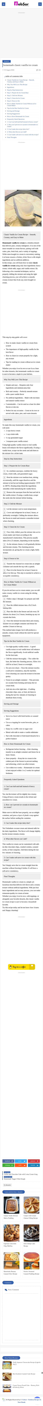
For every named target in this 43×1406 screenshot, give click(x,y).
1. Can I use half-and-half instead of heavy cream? (22, 122)
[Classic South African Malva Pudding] (11, 1205)
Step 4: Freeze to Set (13, 101)
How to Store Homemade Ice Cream (18, 116)
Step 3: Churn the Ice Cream (16, 98)
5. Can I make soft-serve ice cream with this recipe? (23, 134)
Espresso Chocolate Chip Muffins (10, 1245)
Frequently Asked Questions (16, 119)
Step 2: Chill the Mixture (15, 95)
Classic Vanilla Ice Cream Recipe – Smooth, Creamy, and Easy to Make (20, 81)
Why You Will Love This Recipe (17, 84)
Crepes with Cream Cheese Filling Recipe (31, 1217)
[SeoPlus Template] (3, 1399)
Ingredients (10, 87)
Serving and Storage (13, 111)
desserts (6, 61)
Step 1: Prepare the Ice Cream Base (18, 93)
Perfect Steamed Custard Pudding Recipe (31, 1273)
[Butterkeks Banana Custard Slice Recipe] (11, 1260)
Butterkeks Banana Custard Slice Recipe (10, 1273)
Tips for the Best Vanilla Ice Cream (18, 108)
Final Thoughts (12, 137)
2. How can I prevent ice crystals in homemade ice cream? (22, 125)
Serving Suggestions (13, 114)
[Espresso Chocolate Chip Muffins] (11, 1233)
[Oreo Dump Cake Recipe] (31, 1233)
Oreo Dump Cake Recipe (29, 1245)
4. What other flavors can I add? (17, 132)
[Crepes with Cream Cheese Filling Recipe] (31, 1205)
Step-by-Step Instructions (15, 90)
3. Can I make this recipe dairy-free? (18, 129)
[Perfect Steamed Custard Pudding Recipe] (31, 1260)
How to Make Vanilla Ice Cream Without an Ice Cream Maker (21, 104)
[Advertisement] (21, 34)
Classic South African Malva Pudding (11, 1217)
